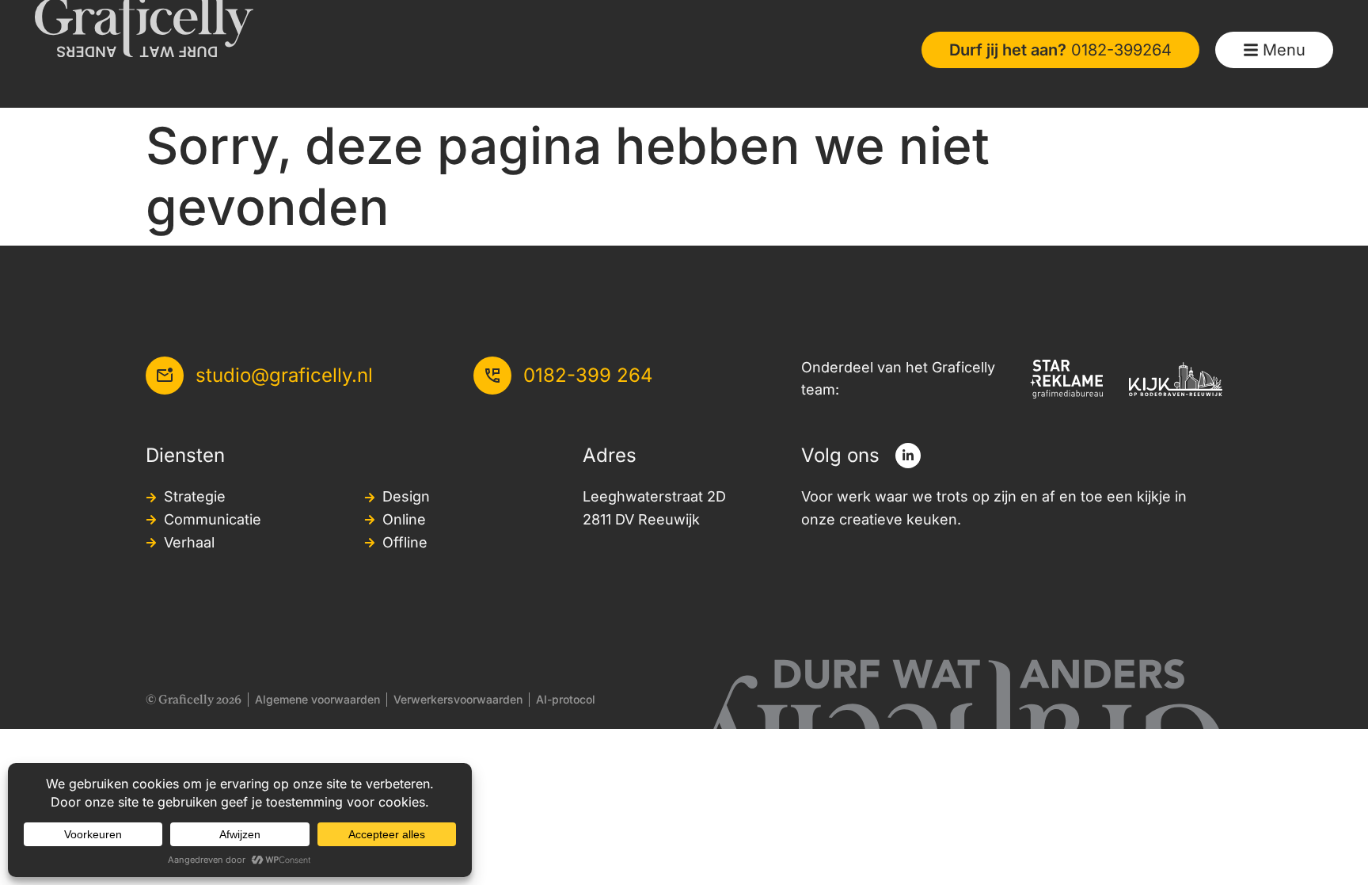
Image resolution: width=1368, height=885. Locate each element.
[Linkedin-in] (908, 455)
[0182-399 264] (492, 376)
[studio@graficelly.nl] (165, 376)
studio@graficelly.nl (284, 375)
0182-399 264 (588, 375)
